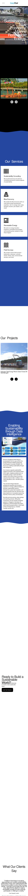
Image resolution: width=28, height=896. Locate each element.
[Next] (16, 102)
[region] (14, 91)
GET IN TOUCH (7, 690)
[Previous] (12, 102)
